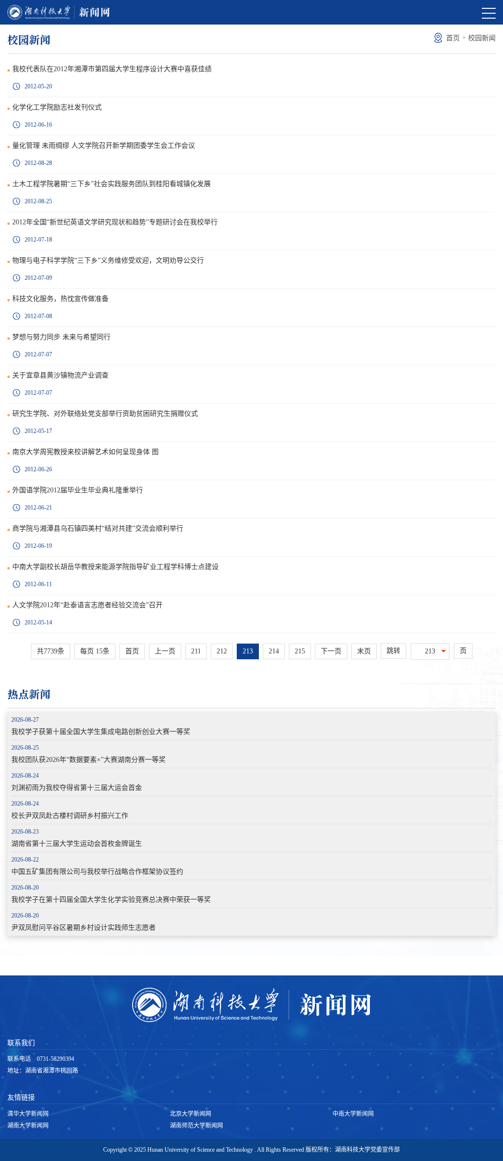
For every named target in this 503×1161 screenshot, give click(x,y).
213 (248, 651)
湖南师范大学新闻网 (196, 1125)
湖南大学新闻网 (28, 1125)
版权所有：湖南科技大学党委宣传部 (353, 1149)
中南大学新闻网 (353, 1113)
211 (196, 651)
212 (222, 651)
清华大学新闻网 (28, 1113)
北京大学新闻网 (190, 1113)
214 (274, 651)
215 (300, 651)
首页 (453, 38)
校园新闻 (482, 38)
